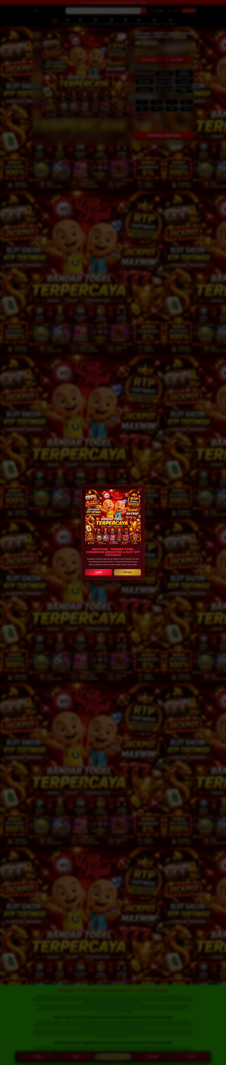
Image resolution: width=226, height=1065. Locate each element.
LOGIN (98, 572)
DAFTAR (127, 572)
